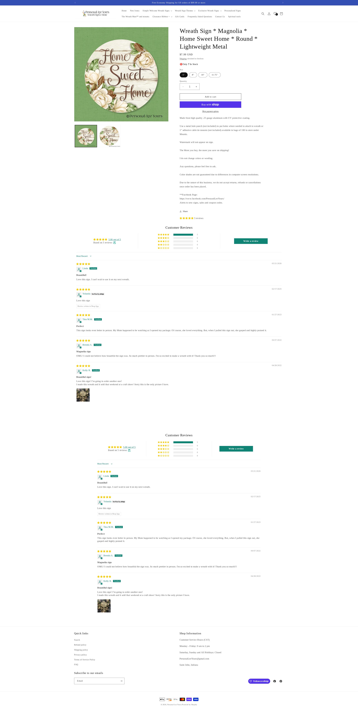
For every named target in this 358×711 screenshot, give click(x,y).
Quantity (183, 81)
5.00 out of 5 (115, 239)
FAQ (76, 665)
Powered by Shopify (189, 704)
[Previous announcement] (75, 2)
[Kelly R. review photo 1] (83, 395)
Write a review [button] (250, 241)
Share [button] (185, 211)
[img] (83, 264)
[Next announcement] (283, 2)
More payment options (210, 111)
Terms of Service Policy (84, 660)
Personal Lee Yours (174, 704)
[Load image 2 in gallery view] (109, 136)
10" (202, 75)
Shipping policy (81, 650)
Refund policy (80, 645)
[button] (157, 11)
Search (77, 640)
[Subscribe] (121, 681)
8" (193, 75)
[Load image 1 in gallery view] (86, 136)
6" (184, 75)
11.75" (215, 75)
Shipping (183, 59)
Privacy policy (80, 655)
